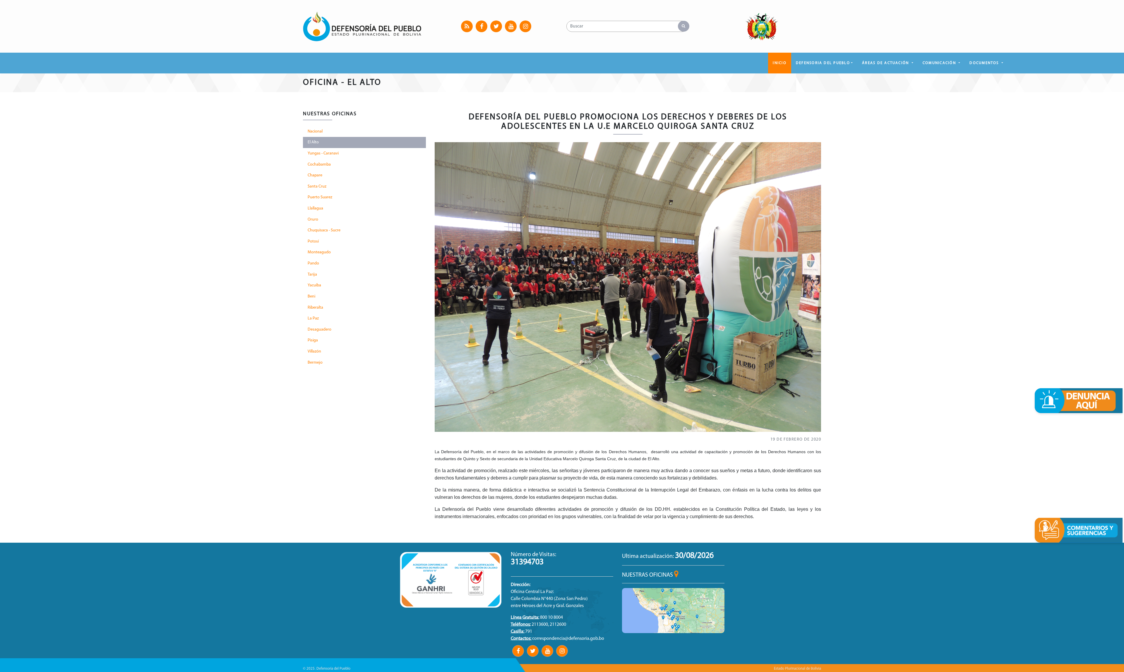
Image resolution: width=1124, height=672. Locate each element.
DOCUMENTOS (984, 63)
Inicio (779, 63)
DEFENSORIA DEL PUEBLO (823, 63)
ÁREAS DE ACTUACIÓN (886, 63)
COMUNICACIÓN (940, 63)
